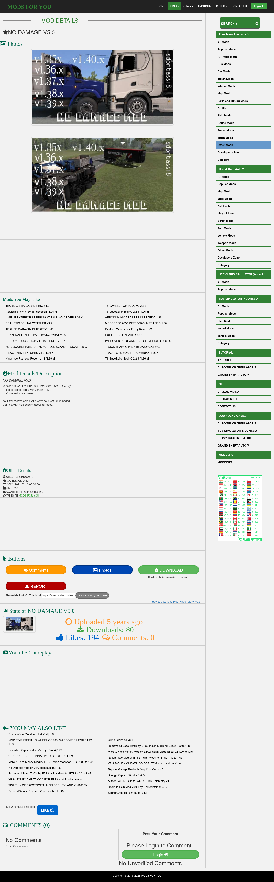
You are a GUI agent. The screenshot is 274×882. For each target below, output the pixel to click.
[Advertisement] (102, 266)
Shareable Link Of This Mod (23, 595)
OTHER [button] (220, 6)
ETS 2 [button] (173, 6)
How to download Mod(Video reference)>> (177, 601)
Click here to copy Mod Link (91, 595)
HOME (161, 6)
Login (258, 6)
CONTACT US (240, 6)
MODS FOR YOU (29, 7)
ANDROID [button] (204, 6)
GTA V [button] (187, 6)
